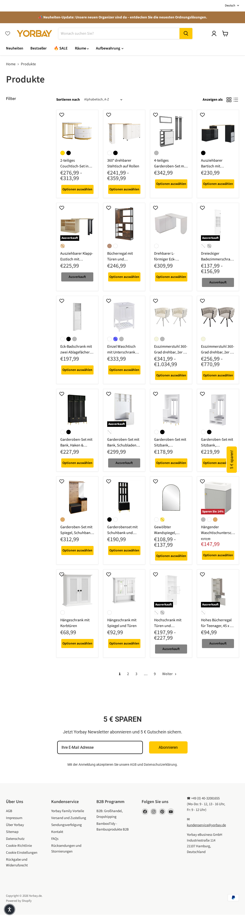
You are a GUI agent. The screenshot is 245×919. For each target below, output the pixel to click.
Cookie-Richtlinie (19, 845)
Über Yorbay (15, 824)
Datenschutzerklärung (160, 764)
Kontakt (57, 831)
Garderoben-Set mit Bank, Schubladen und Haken (123, 445)
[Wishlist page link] (7, 33)
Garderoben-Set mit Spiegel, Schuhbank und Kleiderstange (76, 532)
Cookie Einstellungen (21, 852)
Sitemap (12, 831)
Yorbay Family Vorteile (67, 811)
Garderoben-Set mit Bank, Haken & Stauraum (76, 445)
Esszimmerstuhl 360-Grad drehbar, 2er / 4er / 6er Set (170, 352)
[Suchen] (185, 33)
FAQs (54, 838)
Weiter (167, 674)
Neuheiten (14, 48)
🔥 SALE (61, 48)
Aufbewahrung (108, 48)
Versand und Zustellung (68, 817)
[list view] (235, 99)
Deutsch (230, 5)
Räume (81, 48)
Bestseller (38, 48)
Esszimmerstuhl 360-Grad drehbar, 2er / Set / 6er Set (217, 352)
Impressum (14, 817)
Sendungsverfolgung (66, 824)
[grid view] (229, 99)
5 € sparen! (231, 459)
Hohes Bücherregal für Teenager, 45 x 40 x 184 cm (217, 625)
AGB (133, 764)
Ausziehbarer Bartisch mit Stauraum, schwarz (216, 166)
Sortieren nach (68, 100)
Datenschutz (15, 838)
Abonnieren (168, 747)
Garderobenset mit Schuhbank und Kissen (122, 532)
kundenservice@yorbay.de (206, 825)
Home (11, 64)
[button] (9, 909)
